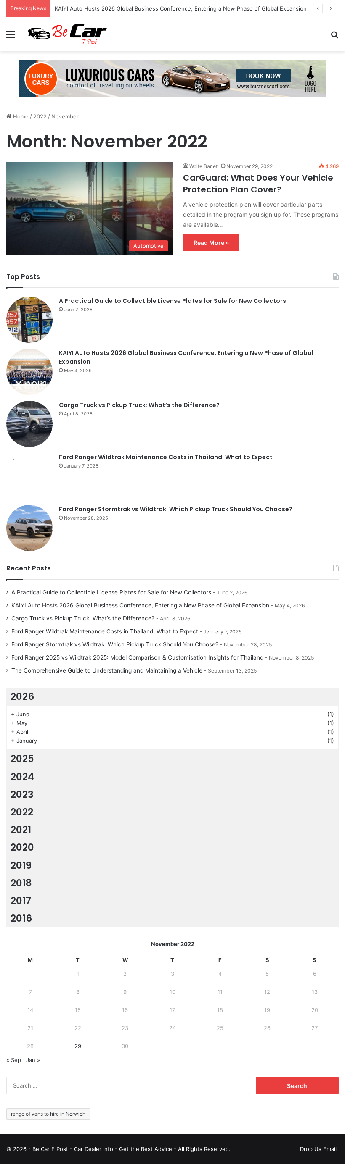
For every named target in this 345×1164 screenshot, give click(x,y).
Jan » (33, 1059)
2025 (22, 758)
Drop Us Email (318, 1149)
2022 (40, 116)
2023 (22, 794)
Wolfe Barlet (203, 166)
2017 (21, 900)
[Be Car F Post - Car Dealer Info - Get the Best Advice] (67, 34)
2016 (21, 918)
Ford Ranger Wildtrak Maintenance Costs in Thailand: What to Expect (166, 457)
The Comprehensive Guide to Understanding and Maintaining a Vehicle (106, 670)
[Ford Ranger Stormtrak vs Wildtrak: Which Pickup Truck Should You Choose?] (29, 528)
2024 (22, 776)
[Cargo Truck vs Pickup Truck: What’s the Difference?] (29, 424)
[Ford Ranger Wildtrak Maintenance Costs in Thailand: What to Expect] (29, 476)
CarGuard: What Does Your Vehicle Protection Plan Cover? (258, 183)
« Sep (13, 1059)
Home (20, 116)
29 (77, 1046)
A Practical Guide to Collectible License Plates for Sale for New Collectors (172, 301)
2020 (22, 847)
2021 (21, 829)
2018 (21, 883)
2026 (22, 696)
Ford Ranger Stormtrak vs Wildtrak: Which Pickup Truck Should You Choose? (175, 509)
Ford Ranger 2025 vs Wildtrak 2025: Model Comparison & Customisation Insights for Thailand (137, 657)
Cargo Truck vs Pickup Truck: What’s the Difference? (139, 405)
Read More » (211, 242)
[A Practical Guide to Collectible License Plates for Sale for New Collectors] (29, 320)
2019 (21, 865)
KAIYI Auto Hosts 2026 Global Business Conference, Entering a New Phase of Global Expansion (181, 8)
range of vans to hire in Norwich (48, 1114)
